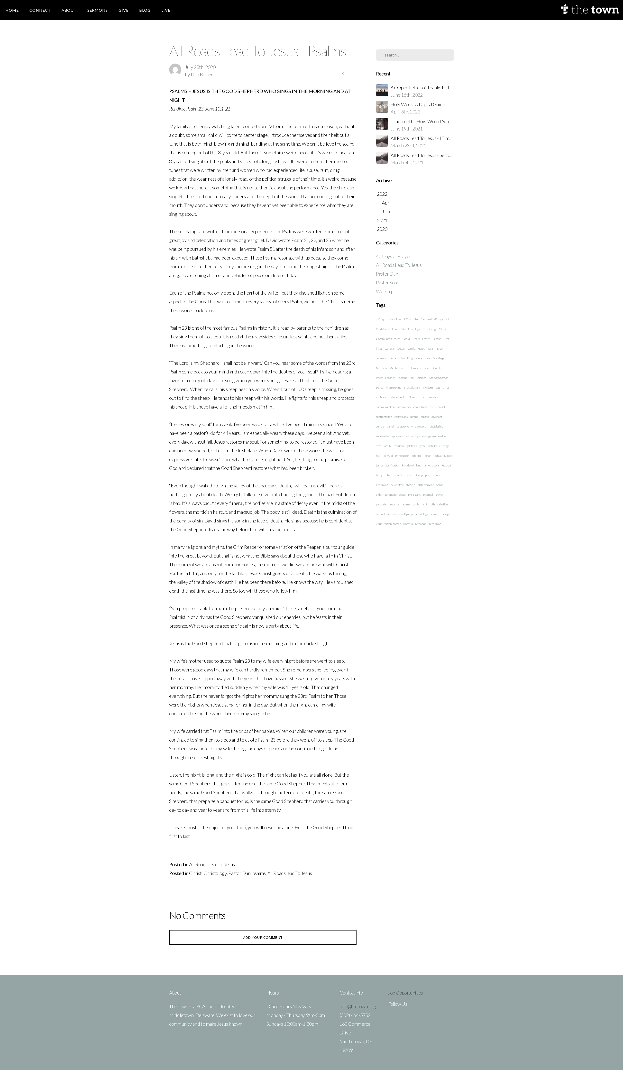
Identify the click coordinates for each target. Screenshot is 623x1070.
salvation (442, 504)
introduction (402, 455)
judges (448, 455)
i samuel (388, 455)
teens (434, 514)
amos (446, 387)
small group (406, 514)
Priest (379, 378)
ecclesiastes (382, 436)
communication (385, 407)
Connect (40, 10)
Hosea (421, 348)
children (411, 397)
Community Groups (388, 339)
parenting (390, 494)
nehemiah (382, 485)
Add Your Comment (263, 937)
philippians (414, 494)
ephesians (397, 436)
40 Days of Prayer (393, 256)
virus (379, 524)
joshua (438, 455)
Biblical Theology (410, 329)
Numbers (415, 368)
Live (165, 10)
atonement (397, 397)
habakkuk (434, 446)
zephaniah (435, 524)
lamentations (431, 465)
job (413, 455)
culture (380, 426)
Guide (411, 348)
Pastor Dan (239, 873)
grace (422, 446)
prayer (439, 494)
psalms (259, 873)
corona (414, 417)
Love (428, 358)
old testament (425, 485)
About (69, 10)
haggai (446, 446)
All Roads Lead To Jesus (212, 864)
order (379, 494)
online (439, 485)
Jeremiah (381, 358)
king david (407, 465)
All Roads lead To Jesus (289, 873)
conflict (441, 407)
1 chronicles (394, 319)
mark (407, 475)
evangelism (429, 436)
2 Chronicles (410, 319)
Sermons (97, 10)
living (379, 475)
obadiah (410, 485)
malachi (397, 475)
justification (392, 465)
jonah (428, 455)
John (402, 358)
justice (379, 465)
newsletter (397, 485)
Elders (416, 339)
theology (444, 514)
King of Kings (414, 358)
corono (425, 417)
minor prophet (421, 475)
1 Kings (380, 319)
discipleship (436, 426)
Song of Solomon (439, 378)
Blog (145, 10)
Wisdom (428, 387)
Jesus (393, 358)
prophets (381, 504)
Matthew (381, 368)
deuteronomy (405, 426)
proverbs (394, 504)
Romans (402, 378)
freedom (399, 446)
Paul (442, 368)
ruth (432, 504)
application (382, 397)
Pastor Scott (388, 282)
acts (438, 387)
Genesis (389, 348)
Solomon (421, 378)
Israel (440, 348)
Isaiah (431, 348)
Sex (412, 378)
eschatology (413, 436)
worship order (393, 524)
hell (378, 455)
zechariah (421, 524)
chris (421, 397)
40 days (438, 319)
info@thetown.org (357, 1006)
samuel (380, 514)
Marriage (438, 358)
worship (407, 524)
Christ (195, 873)
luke (387, 475)
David (406, 339)
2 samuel (426, 319)
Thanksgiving (393, 387)
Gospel (401, 348)
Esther (426, 339)
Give (123, 10)
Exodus (437, 339)
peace (402, 494)
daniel (390, 426)
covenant (436, 417)
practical (428, 494)
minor (436, 475)
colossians (433, 397)
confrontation (384, 417)
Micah (393, 368)
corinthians (401, 417)
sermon (391, 514)
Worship (384, 291)
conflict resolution (423, 407)
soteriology (421, 514)
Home (12, 10)
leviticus (446, 465)
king (418, 465)
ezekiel (442, 436)
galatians (411, 446)
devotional (421, 426)
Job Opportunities (405, 993)
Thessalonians (412, 387)
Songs (379, 387)
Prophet (389, 378)
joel (420, 455)
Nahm (403, 368)
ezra (378, 446)
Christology (215, 873)
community (404, 407)
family (387, 446)
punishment (419, 504)
